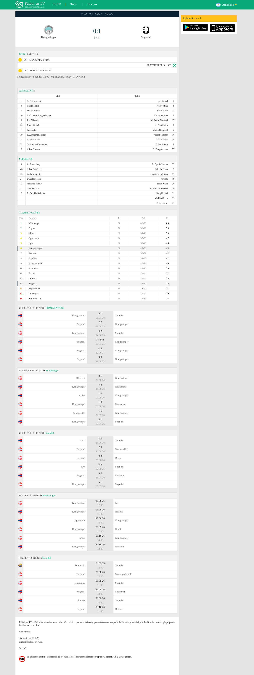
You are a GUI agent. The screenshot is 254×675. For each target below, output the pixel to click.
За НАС (22, 648)
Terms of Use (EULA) (29, 638)
